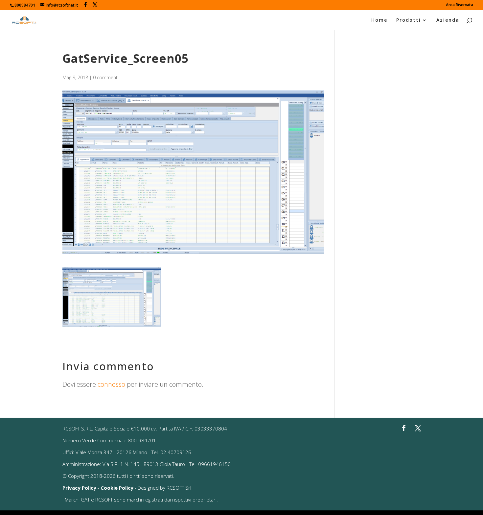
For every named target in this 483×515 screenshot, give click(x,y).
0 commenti (106, 77)
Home (379, 20)
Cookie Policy (117, 487)
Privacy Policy (79, 487)
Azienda (447, 20)
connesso (111, 384)
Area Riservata (459, 5)
